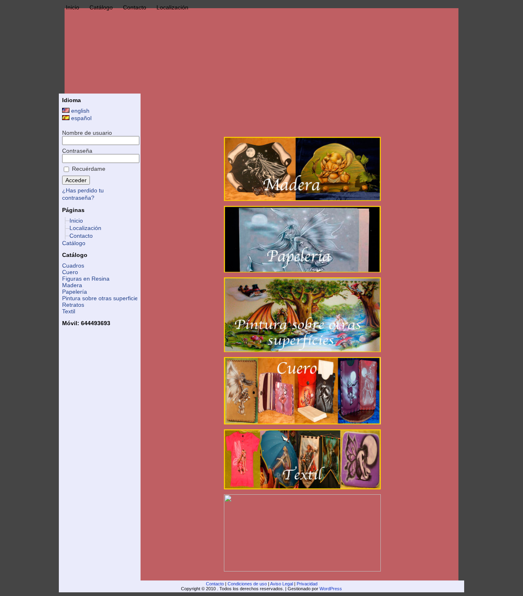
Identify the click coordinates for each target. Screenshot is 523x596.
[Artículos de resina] (302, 532)
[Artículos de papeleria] (302, 239)
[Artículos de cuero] (302, 390)
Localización (85, 228)
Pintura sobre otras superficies (101, 298)
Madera (72, 285)
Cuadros (73, 265)
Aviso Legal (281, 583)
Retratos (73, 304)
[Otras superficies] (302, 314)
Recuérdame (87, 168)
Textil (68, 311)
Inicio (76, 220)
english (79, 110)
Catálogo (73, 243)
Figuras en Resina (86, 278)
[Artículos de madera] (302, 169)
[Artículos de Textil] (302, 459)
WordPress (331, 588)
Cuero (70, 272)
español (80, 118)
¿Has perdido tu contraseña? (83, 194)
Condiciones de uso (247, 583)
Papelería (74, 291)
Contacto (81, 235)
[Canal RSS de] (67, 587)
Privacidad (307, 583)
